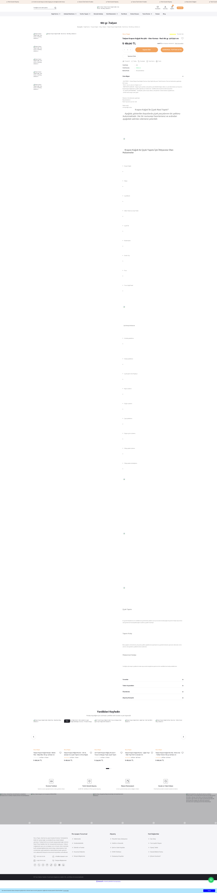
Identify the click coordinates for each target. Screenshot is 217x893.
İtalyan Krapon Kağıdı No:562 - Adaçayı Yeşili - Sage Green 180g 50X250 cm (167, 754)
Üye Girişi (153, 839)
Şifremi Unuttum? (155, 856)
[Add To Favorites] (182, 38)
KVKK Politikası (116, 852)
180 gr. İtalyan (108, 23)
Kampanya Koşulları (118, 856)
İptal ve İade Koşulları (118, 848)
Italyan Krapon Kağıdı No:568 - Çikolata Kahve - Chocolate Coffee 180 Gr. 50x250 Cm (107, 754)
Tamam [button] (209, 890)
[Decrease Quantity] (124, 49)
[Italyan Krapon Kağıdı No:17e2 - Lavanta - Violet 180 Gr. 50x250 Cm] (78, 733)
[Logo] (108, 7)
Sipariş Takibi (154, 848)
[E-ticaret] (108, 881)
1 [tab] (106, 768)
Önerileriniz (126, 692)
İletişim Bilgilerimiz (79, 856)
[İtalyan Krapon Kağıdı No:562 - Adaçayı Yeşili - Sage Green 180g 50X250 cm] (169, 733)
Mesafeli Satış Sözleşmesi (119, 839)
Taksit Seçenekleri (128, 686)
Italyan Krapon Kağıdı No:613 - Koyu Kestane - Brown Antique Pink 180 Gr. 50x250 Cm (45, 754)
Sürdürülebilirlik (78, 843)
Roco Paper (37, 750)
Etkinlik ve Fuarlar (79, 848)
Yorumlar (125, 679)
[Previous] (33, 737)
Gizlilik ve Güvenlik (117, 843)
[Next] (183, 737)
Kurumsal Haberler (79, 852)
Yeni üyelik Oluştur (156, 843)
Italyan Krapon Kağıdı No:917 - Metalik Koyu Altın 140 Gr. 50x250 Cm (136, 754)
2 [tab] (109, 768)
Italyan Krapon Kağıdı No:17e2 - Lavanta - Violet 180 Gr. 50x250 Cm (76, 754)
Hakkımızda (77, 839)
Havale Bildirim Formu (156, 852)
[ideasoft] (99, 881)
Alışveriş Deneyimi (128, 698)
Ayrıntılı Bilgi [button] (66, 890)
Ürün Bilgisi (126, 76)
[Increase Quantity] (131, 49)
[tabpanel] (47, 741)
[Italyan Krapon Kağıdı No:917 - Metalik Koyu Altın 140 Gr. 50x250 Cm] (139, 733)
